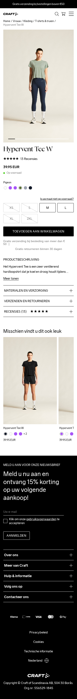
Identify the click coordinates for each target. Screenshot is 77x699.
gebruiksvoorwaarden (41, 519)
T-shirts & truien (44, 21)
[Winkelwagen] (63, 14)
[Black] (5, 434)
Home (6, 21)
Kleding (27, 21)
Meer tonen (11, 278)
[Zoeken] (57, 14)
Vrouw (17, 21)
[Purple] (16, 434)
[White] (11, 434)
